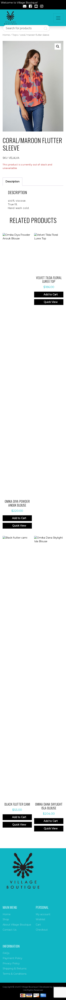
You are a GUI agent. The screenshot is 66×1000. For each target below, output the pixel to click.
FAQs (6, 953)
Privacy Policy (11, 963)
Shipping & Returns (14, 968)
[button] (58, 46)
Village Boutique (29, 986)
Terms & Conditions (14, 973)
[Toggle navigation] (58, 18)
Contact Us (9, 929)
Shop (6, 919)
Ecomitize (58, 986)
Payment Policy (12, 958)
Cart (38, 924)
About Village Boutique (17, 924)
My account (43, 914)
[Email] (24, 6)
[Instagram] (41, 6)
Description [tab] (12, 181)
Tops (15, 35)
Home (6, 35)
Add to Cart (19, 518)
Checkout (42, 929)
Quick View (19, 525)
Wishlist (40, 919)
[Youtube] (36, 6)
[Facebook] (30, 6)
